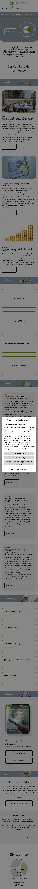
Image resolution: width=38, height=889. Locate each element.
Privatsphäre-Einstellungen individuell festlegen (19, 462)
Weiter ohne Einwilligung (19, 457)
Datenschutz (15, 469)
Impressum (23, 469)
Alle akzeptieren (19, 453)
